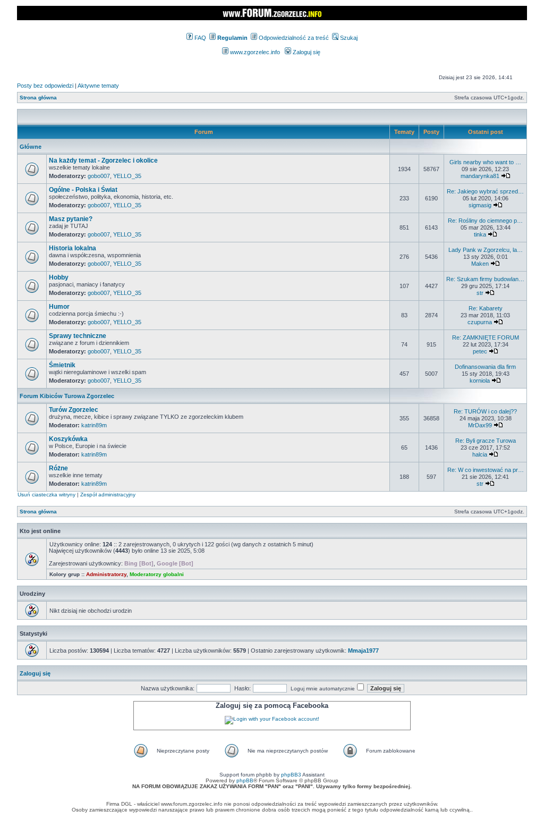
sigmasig (480, 205)
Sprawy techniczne (77, 336)
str (480, 293)
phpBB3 (291, 775)
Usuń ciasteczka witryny (46, 494)
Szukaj (348, 38)
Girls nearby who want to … (485, 162)
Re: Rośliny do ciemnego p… (485, 220)
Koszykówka (68, 439)
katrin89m (94, 425)
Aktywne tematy (98, 85)
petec (480, 351)
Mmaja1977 (363, 650)
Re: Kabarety (486, 308)
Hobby (59, 277)
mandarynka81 (480, 176)
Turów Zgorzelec (73, 409)
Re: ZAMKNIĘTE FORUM (485, 337)
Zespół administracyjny (107, 494)
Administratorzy (106, 574)
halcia (479, 454)
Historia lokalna (72, 248)
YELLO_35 (127, 176)
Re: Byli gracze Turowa (485, 440)
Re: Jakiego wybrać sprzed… (485, 191)
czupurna (480, 322)
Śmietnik (62, 365)
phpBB (244, 780)
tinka (480, 234)
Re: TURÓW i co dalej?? (485, 411)
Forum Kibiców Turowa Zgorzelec (67, 396)
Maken (480, 263)
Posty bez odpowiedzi (45, 85)
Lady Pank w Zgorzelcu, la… (485, 250)
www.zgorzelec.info (254, 52)
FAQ (199, 38)
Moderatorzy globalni (157, 574)
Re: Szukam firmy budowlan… (485, 279)
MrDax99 (480, 425)
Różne (58, 468)
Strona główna (38, 97)
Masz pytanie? (70, 219)
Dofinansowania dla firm (485, 367)
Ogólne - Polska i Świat (83, 189)
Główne (30, 146)
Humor (59, 306)
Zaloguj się (305, 52)
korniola (480, 380)
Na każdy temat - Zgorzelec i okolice (103, 160)
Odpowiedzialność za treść (293, 38)
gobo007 (99, 176)
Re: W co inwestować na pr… (485, 470)
